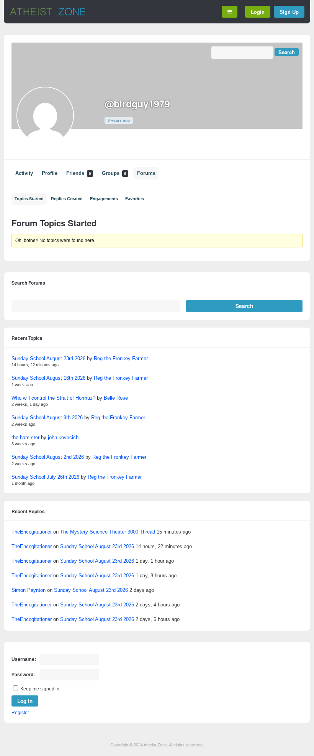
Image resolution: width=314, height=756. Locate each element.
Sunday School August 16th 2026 (48, 378)
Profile (49, 173)
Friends (78, 173)
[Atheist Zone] (48, 14)
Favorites (134, 198)
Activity (24, 173)
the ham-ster (25, 437)
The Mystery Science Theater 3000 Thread (107, 532)
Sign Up (289, 11)
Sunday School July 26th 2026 (45, 477)
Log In (25, 701)
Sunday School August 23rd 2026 (48, 358)
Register (20, 712)
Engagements (104, 198)
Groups (114, 173)
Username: (23, 659)
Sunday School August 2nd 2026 (47, 457)
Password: (23, 674)
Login (258, 11)
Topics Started (29, 198)
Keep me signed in (39, 689)
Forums (146, 173)
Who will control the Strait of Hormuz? (53, 398)
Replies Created (67, 198)
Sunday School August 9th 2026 (47, 417)
